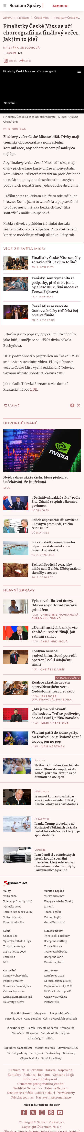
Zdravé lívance (53, 946)
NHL (6, 962)
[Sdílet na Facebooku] (72, 405)
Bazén (31, 1028)
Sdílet (27, 60)
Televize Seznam (56, 1088)
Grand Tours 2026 (54, 922)
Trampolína (67, 1028)
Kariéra (50, 1070)
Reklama (44, 1075)
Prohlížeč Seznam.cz (27, 1088)
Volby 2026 (10, 896)
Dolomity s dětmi (13, 1002)
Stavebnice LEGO (67, 1048)
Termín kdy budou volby (17, 912)
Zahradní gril (35, 1039)
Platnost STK (52, 1002)
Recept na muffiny (55, 941)
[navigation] (5, 5)
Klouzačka (32, 1033)
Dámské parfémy (17, 1053)
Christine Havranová (60, 614)
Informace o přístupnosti (40, 1079)
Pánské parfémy (51, 1058)
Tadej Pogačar (52, 912)
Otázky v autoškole (55, 997)
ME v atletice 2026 (14, 952)
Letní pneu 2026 (54, 976)
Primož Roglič (52, 917)
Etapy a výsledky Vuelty (58, 901)
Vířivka (50, 1039)
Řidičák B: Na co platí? (57, 991)
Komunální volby (13, 922)
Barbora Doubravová (44, 698)
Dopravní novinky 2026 (58, 986)
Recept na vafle (53, 957)
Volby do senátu (12, 917)
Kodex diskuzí (45, 1093)
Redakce (29, 1075)
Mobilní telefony (45, 1048)
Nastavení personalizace (53, 1097)
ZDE (33, 389)
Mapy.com (40, 1013)
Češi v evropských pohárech (60, 1019)
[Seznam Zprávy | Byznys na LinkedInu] (60, 1112)
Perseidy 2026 (13, 1019)
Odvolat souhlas (22, 1097)
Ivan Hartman (53, 746)
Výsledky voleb (12, 907)
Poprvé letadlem (13, 981)
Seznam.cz (60, 5)
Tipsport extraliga (14, 946)
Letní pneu (36, 1053)
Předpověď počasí (60, 1013)
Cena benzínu (32, 1019)
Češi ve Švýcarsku (14, 991)
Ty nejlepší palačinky (57, 936)
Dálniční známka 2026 (57, 981)
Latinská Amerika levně (17, 997)
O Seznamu (35, 1070)
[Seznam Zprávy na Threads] (51, 1112)
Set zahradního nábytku (55, 1033)
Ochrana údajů (63, 1075)
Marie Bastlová (55, 723)
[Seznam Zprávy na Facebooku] (24, 1112)
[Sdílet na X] (79, 405)
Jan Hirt (49, 907)
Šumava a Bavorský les (17, 986)
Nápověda (65, 1070)
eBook (13, 60)
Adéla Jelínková (46, 617)
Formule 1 (9, 957)
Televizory (69, 1053)
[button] (79, 71)
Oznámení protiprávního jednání (40, 1084)
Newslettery (66, 1093)
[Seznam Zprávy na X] (33, 1112)
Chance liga (10, 936)
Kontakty (14, 1075)
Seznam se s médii (20, 1093)
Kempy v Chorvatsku (15, 976)
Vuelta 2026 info (54, 896)
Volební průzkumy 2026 (17, 901)
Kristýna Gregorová (21, 47)
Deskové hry (52, 1053)
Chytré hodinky (29, 1058)
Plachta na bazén (47, 1028)
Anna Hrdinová (54, 641)
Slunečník (18, 1033)
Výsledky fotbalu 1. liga (17, 941)
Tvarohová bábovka (55, 952)
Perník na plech (53, 962)
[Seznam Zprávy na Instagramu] (42, 1112)
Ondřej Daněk (53, 669)
